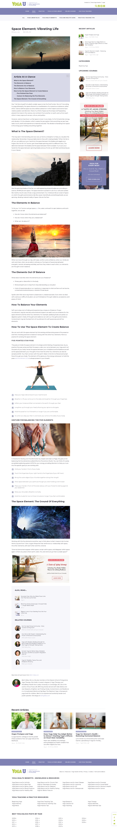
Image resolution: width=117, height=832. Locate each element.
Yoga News (15, 805)
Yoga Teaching (67, 805)
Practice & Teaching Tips (86, 17)
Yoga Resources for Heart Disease (73, 782)
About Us (61, 771)
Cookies (91, 771)
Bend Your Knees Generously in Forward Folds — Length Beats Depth (34, 604)
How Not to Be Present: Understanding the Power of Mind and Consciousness (34, 634)
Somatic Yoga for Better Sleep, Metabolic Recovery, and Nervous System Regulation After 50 (34, 652)
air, (37, 208)
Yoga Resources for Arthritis (21, 782)
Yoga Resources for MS (69, 786)
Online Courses (70, 11)
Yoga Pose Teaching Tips (45, 801)
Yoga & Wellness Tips (94, 805)
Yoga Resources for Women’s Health (99, 786)
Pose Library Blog (33, 17)
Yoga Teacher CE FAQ (77, 771)
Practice (41, 11)
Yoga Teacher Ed (67, 803)
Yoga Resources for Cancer (96, 788)
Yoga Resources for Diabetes (46, 786)
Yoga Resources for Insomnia (71, 784)
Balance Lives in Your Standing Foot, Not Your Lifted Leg (33, 612)
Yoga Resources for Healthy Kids (22, 790)
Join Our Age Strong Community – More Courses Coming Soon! (33, 626)
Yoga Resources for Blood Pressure (23, 788)
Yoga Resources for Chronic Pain (47, 782)
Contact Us (87, 2)
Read (33, 11)
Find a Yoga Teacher (96, 2)
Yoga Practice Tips (43, 805)
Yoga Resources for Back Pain (21, 784)
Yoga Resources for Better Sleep (22, 786)
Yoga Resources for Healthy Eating (48, 788)
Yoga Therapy (92, 801)
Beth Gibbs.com (34, 675)
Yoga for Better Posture (45, 790)
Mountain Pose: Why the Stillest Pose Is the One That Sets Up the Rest (33, 597)
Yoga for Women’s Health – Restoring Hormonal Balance (95, 51)
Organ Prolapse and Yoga (92, 35)
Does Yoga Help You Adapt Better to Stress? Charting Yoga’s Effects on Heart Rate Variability (96, 43)
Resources (67, 771)
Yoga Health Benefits (49, 17)
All (23, 17)
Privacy (86, 771)
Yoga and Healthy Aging (67, 17)
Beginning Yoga (83, 66)
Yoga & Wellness (93, 803)
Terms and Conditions (99, 771)
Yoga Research (67, 801)
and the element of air (22, 358)
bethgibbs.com (45, 695)
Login (103, 2)
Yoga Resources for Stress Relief (98, 784)
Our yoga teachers (85, 11)
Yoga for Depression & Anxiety (46, 784)
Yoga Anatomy (16, 803)
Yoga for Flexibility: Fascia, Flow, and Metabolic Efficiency (31, 660)
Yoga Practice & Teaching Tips (46, 803)
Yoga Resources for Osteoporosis (72, 788)
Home (27, 11)
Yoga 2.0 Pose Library (55, 11)
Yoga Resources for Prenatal (97, 782)
